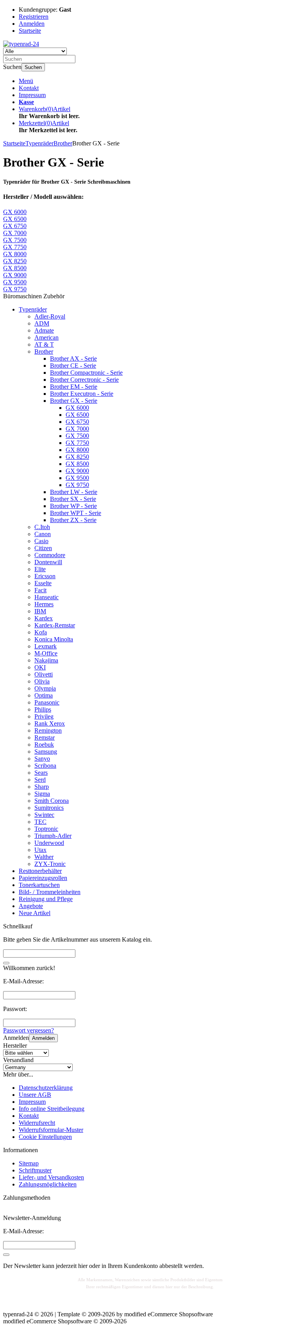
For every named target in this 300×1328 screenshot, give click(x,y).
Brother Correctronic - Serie (84, 379)
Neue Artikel (34, 913)
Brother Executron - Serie (81, 393)
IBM (40, 611)
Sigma (42, 793)
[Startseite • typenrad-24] (21, 44)
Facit (40, 590)
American (46, 337)
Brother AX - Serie (73, 358)
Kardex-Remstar (54, 625)
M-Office (45, 653)
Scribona (45, 765)
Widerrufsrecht (37, 1122)
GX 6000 (77, 407)
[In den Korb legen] (6, 963)
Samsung (45, 751)
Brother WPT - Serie (75, 513)
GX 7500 (77, 435)
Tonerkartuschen (39, 885)
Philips (42, 709)
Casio (41, 541)
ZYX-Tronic (50, 864)
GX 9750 (77, 485)
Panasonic (46, 702)
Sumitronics (49, 807)
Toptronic (46, 828)
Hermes (44, 604)
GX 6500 (77, 414)
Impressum (32, 95)
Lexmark (45, 646)
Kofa (40, 632)
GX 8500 (77, 463)
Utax (40, 849)
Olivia (42, 681)
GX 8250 (77, 456)
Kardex (43, 618)
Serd (40, 779)
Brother (43, 351)
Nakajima (46, 660)
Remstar (44, 737)
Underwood (49, 842)
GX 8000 (77, 449)
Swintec (44, 814)
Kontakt (29, 88)
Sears (41, 772)
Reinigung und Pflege (46, 899)
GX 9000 (77, 470)
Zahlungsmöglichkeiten (48, 1184)
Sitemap (29, 1163)
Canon (42, 534)
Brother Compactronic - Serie (86, 372)
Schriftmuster (35, 1170)
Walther (44, 856)
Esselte (43, 583)
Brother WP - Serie (73, 506)
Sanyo (42, 758)
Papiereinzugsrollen (43, 878)
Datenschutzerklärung (46, 1087)
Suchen (33, 67)
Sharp (41, 786)
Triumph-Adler (52, 835)
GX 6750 (77, 421)
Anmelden (43, 1038)
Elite (40, 569)
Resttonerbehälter (40, 871)
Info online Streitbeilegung (51, 1108)
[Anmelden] (6, 1255)
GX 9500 (77, 478)
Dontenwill (48, 562)
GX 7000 (77, 428)
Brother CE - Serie (73, 365)
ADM (41, 323)
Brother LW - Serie (73, 492)
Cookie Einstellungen (45, 1136)
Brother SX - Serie (73, 499)
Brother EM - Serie (73, 386)
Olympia (45, 688)
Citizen (43, 548)
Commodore (49, 555)
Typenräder (33, 309)
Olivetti (43, 674)
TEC (40, 821)
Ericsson (44, 576)
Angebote (31, 906)
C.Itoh (42, 527)
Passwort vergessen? (28, 1030)
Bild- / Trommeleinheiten (49, 892)
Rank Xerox (49, 723)
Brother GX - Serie (73, 400)
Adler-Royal (49, 316)
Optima (43, 695)
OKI (40, 667)
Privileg (44, 716)
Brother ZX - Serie (73, 520)
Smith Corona (51, 800)
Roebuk (44, 744)
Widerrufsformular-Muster (51, 1129)
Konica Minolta (53, 639)
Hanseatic (46, 597)
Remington (48, 730)
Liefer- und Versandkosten (51, 1177)
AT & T (44, 344)
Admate (44, 330)
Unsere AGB (35, 1094)
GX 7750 (77, 442)
